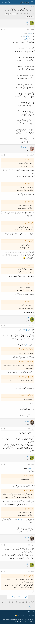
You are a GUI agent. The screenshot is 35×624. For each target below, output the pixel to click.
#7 (2, 571)
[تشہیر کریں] (4, 29)
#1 (2, 29)
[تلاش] (2, 2)
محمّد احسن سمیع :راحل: (29, 17)
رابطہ (33, 615)
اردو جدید (26, 612)
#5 (2, 464)
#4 (2, 429)
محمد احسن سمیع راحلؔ (25, 147)
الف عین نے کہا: (29, 475)
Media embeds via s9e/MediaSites (24, 622)
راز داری (22, 615)
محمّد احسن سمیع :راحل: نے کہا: (27, 349)
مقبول (31, 14)
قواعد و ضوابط (28, 615)
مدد (18, 615)
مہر (31, 612)
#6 (2, 545)
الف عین (13, 14)
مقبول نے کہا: (30, 159)
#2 (2, 155)
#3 (2, 326)
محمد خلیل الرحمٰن (8, 14)
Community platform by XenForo (18, 620)
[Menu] (32, 2)
